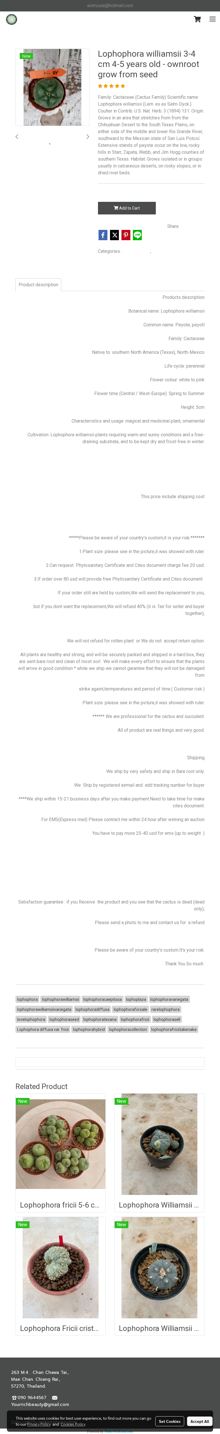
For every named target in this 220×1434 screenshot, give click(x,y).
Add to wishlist (115, 226)
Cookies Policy (73, 1424)
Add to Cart (129, 208)
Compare (153, 226)
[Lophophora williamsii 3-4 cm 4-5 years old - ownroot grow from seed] (52, 87)
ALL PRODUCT (136, 251)
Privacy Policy (39, 1424)
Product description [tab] (38, 284)
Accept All (199, 1421)
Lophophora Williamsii (172, 251)
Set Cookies (169, 1421)
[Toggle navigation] (212, 19)
